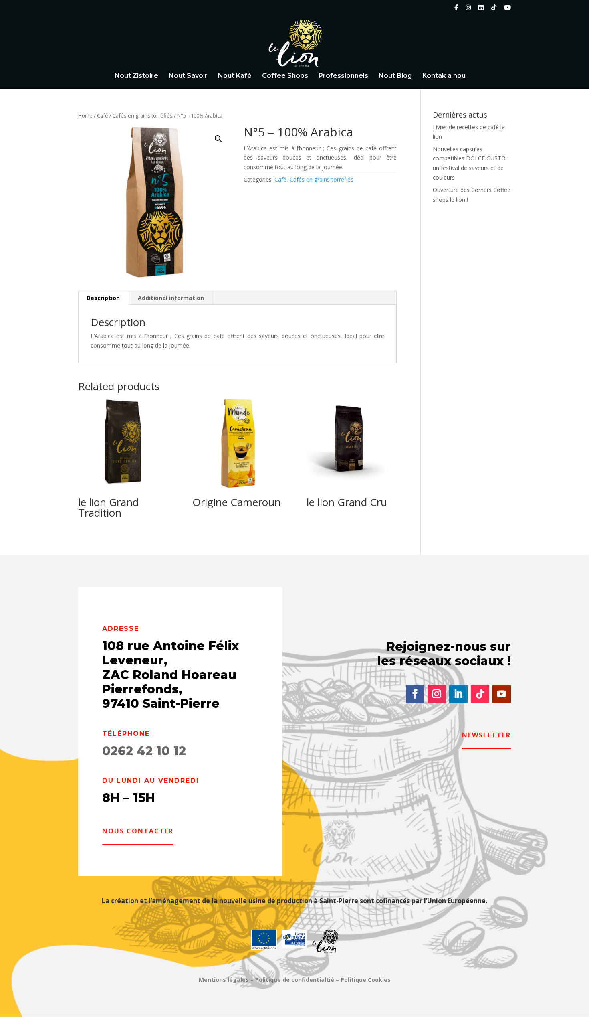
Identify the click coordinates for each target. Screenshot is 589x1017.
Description (103, 298)
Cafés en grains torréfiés (143, 115)
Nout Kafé (235, 76)
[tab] (103, 298)
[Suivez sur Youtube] (501, 694)
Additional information (171, 298)
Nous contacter (137, 831)
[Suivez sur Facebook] (415, 694)
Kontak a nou (444, 76)
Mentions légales (224, 979)
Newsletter (486, 735)
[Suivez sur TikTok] (480, 694)
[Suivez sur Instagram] (437, 694)
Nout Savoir (188, 76)
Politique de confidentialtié (294, 979)
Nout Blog (395, 76)
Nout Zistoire (136, 76)
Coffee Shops (285, 76)
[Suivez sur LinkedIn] (458, 694)
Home (85, 115)
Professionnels (343, 76)
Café (102, 115)
